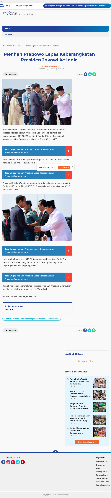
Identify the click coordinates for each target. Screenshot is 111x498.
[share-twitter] (90, 74)
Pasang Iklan (101, 472)
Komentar (11, 331)
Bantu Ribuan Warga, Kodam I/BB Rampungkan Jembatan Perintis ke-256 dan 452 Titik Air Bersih (80, 430)
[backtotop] (55, 452)
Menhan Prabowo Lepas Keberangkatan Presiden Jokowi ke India (31, 319)
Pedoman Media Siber (103, 482)
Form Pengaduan (103, 485)
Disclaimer (100, 465)
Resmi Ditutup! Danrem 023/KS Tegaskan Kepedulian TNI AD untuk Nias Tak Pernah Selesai (80, 393)
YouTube (25, 465)
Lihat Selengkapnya (86, 442)
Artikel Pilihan (74, 354)
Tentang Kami (101, 475)
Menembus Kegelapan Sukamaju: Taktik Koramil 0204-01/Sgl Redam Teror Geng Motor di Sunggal (80, 418)
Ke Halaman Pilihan (86, 361)
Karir (98, 468)
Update (65, 167)
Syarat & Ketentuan (103, 478)
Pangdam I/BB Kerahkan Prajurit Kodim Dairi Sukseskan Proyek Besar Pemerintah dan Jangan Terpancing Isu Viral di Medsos (80, 406)
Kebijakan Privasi (103, 462)
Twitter (19, 465)
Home (7, 6)
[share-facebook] (85, 74)
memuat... (10, 309)
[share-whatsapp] (94, 74)
